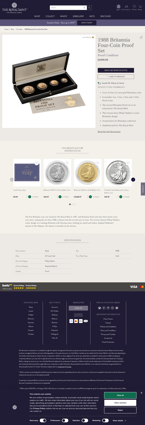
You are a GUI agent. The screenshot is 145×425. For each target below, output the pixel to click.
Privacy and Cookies (108, 334)
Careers (31, 330)
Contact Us (108, 338)
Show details (118, 420)
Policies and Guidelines (108, 326)
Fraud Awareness (108, 342)
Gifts (92, 16)
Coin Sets (19, 29)
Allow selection (120, 403)
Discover (105, 16)
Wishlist (134, 9)
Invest (63, 16)
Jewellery (78, 16)
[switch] (65, 420)
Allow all (120, 395)
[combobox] (68, 7)
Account (55, 307)
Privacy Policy (39, 408)
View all (54, 338)
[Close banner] (141, 393)
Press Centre (108, 319)
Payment (54, 330)
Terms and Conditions (108, 330)
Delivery (55, 314)
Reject (120, 410)
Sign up (78, 308)
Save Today (86, 22)
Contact (31, 334)
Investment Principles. (64, 367)
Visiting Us (54, 334)
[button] (70, 204)
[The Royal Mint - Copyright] (15, 7)
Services (31, 322)
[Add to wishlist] (36, 163)
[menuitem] (118, 8)
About (31, 326)
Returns (54, 318)
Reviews (55, 322)
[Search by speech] (84, 7)
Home (6, 29)
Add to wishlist (117, 76)
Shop (37, 16)
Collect (50, 16)
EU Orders (54, 311)
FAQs (54, 326)
